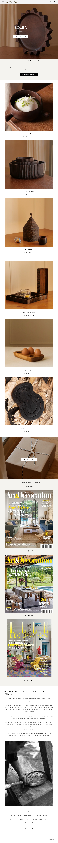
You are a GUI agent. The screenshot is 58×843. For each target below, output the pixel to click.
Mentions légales (50, 839)
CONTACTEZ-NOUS (29, 822)
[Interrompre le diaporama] (38, 60)
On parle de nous (28, 486)
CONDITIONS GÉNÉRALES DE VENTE (18, 819)
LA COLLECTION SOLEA (29, 74)
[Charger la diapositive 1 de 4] (24, 60)
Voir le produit (27, 137)
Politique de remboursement (48, 837)
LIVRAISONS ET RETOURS (40, 815)
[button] (3, 2)
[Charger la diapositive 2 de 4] (26, 60)
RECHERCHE (13, 815)
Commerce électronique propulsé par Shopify (30, 837)
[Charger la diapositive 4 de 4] (30, 60)
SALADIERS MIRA (21, 36)
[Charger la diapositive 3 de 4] (28, 60)
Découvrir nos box (29, 459)
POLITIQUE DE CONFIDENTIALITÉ (39, 819)
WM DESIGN (17, 837)
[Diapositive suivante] (34, 60)
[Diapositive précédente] (20, 60)
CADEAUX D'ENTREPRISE (24, 815)
